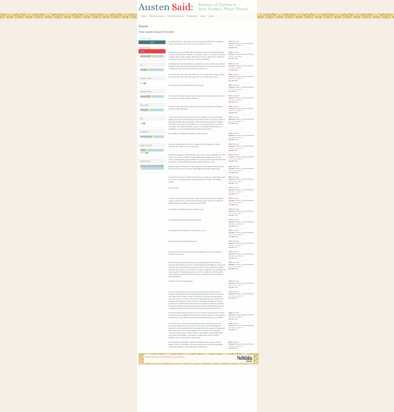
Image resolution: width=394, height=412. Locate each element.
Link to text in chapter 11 (235, 121)
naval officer (144, 136)
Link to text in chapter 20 (235, 224)
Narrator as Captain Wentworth (150, 166)
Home (144, 16)
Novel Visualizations (175, 16)
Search (203, 16)
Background (192, 16)
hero (141, 83)
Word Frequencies (157, 16)
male (141, 69)
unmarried (143, 96)
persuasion (143, 56)
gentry (142, 110)
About (211, 16)
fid (141, 150)
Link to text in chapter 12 (235, 192)
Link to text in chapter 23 (235, 245)
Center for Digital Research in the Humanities (169, 357)
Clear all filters (144, 47)
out (141, 123)
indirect (142, 152)
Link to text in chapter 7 (235, 56)
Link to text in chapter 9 (235, 110)
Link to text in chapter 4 (235, 45)
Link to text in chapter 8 (235, 89)
